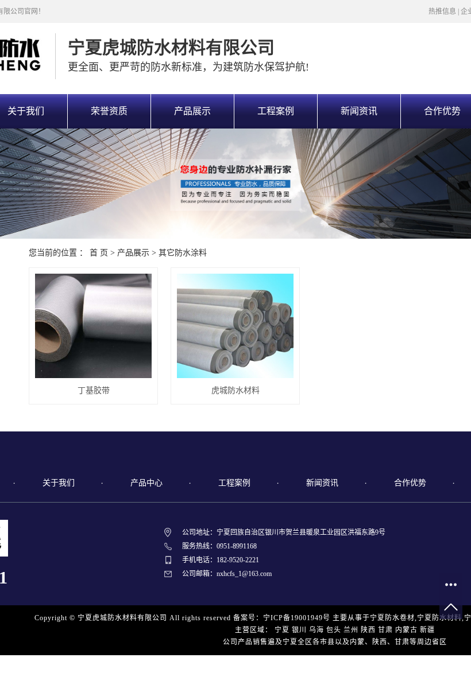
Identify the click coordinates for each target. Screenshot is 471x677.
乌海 (316, 630)
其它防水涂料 (183, 252)
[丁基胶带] (93, 326)
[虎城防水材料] (235, 326)
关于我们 (59, 482)
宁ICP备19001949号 (296, 618)
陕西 (368, 630)
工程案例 (275, 111)
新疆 (427, 630)
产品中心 (146, 482)
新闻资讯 (359, 111)
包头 (333, 630)
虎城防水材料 (235, 390)
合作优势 (410, 482)
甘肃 (385, 630)
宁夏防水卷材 (392, 618)
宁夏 (282, 630)
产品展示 (192, 111)
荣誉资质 (109, 111)
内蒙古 (406, 630)
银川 (299, 630)
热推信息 (442, 11)
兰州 (350, 630)
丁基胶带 (94, 390)
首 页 (99, 252)
